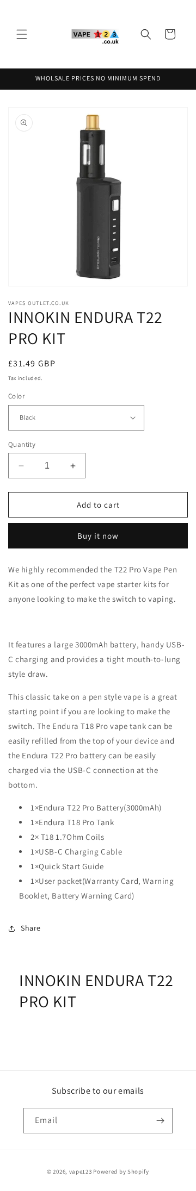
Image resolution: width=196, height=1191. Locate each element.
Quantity (21, 444)
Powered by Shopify (121, 1171)
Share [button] (31, 928)
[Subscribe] (160, 1120)
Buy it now (98, 536)
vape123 (80, 1171)
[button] (22, 34)
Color (16, 396)
